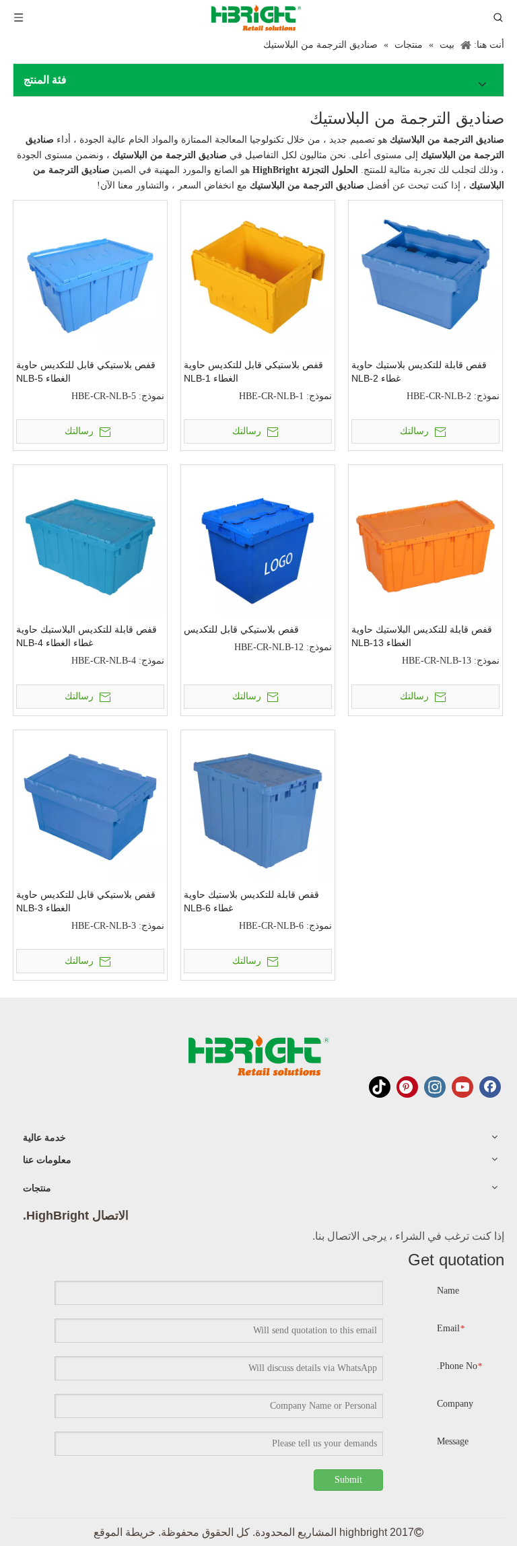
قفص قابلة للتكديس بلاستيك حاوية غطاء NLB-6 (251, 901)
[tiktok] (379, 1087)
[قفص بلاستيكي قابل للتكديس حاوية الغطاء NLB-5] (90, 276)
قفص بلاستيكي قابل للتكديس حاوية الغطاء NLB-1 (253, 371)
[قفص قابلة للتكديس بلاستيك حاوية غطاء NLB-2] (425, 276)
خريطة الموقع (125, 1532)
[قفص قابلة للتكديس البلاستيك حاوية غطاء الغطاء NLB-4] (90, 541)
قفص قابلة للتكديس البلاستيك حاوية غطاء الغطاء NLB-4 (86, 636)
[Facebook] (490, 1087)
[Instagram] (435, 1087)
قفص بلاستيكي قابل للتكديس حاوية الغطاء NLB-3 (86, 901)
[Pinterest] (407, 1087)
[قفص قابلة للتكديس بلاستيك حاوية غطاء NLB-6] (258, 806)
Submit (348, 1480)
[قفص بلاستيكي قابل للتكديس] (258, 541)
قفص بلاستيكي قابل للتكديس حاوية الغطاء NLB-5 (86, 371)
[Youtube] (462, 1087)
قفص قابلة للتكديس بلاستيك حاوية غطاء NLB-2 (419, 371)
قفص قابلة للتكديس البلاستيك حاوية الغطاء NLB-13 (421, 636)
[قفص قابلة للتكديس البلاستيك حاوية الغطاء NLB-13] (425, 541)
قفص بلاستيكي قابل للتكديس (241, 629)
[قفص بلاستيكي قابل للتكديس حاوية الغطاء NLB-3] (90, 806)
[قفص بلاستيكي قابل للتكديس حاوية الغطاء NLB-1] (258, 276)
